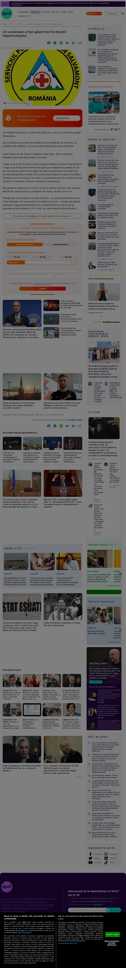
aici (19, 952)
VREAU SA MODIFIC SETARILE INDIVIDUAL (111, 943)
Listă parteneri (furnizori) (67, 943)
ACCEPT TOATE (113, 934)
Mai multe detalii (24, 932)
